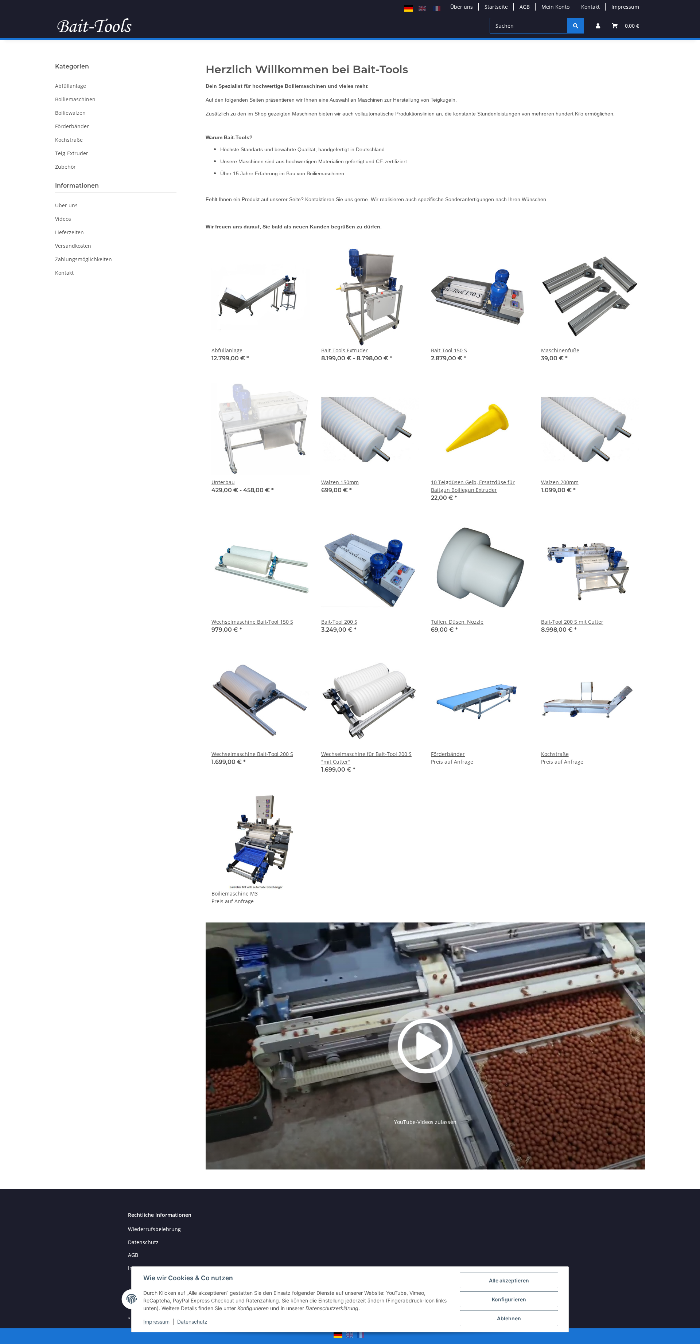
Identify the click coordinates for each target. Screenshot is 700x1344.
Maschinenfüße (560, 350)
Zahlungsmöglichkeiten (83, 259)
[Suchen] (575, 26)
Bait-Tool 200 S (339, 621)
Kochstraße (555, 754)
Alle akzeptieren (509, 1280)
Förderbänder (448, 754)
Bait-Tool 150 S (449, 350)
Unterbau (223, 482)
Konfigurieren (509, 1299)
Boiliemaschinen (75, 99)
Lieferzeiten (69, 232)
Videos (63, 218)
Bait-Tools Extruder (344, 350)
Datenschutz (192, 1321)
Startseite (496, 6)
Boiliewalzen (70, 112)
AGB (525, 6)
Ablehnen (509, 1318)
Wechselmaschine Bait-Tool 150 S (252, 621)
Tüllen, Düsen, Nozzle (457, 621)
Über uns (461, 6)
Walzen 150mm (340, 482)
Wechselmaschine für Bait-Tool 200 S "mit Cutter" (366, 758)
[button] (598, 25)
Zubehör (65, 166)
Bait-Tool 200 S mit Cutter (572, 621)
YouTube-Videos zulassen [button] (425, 1121)
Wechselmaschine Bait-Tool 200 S (252, 754)
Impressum (156, 1321)
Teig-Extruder (71, 153)
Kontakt (590, 6)
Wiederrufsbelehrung (154, 1229)
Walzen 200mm (560, 482)
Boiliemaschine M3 (234, 893)
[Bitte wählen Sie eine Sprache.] (409, 7)
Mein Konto (555, 6)
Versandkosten (73, 245)
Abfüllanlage (226, 350)
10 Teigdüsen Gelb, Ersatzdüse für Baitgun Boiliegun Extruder (473, 486)
